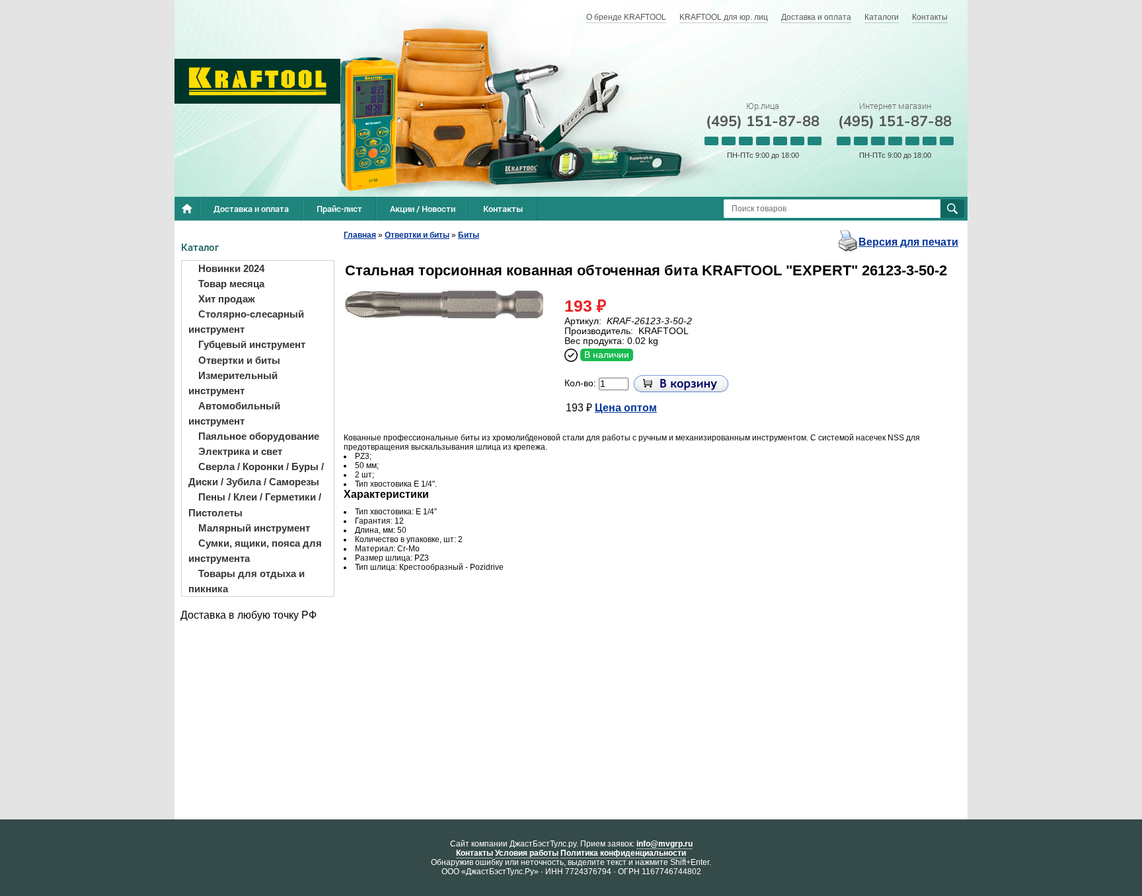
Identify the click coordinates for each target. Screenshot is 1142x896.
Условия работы (526, 853)
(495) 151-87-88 (762, 121)
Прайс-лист (339, 209)
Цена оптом (626, 407)
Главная (360, 235)
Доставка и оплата (816, 17)
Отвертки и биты (417, 235)
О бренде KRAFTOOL (626, 17)
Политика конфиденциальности (623, 853)
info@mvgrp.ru (664, 843)
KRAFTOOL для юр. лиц (723, 17)
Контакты (930, 17)
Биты (468, 235)
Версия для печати (908, 242)
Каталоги (881, 17)
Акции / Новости (422, 209)
